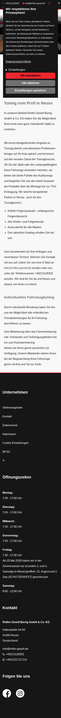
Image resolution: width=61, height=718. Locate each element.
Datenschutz (10, 425)
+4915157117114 (16, 659)
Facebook (7, 693)
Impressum (9, 434)
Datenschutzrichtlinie (18, 61)
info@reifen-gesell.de (35, 3)
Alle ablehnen (30, 83)
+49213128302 (12, 3)
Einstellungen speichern (30, 90)
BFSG (6, 451)
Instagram (20, 693)
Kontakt (7, 416)
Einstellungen (17, 69)
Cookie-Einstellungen (16, 442)
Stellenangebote (12, 407)
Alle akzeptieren (30, 75)
